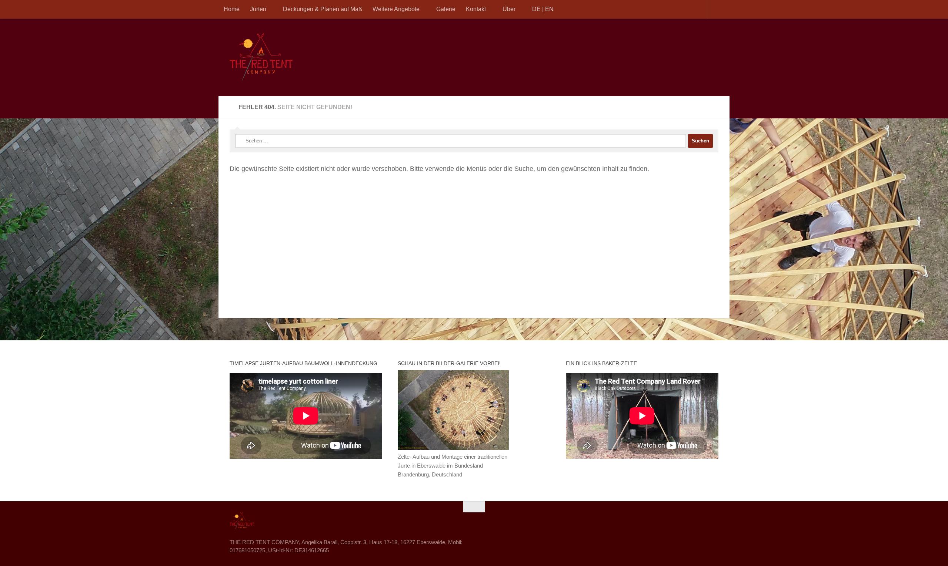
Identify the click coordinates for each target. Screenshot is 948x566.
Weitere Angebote (396, 9)
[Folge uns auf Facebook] (686, 521)
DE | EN (543, 9)
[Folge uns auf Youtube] (713, 521)
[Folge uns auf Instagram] (700, 521)
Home (232, 9)
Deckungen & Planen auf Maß (322, 9)
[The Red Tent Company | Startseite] (261, 57)
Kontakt (476, 9)
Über (509, 9)
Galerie (445, 9)
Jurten (258, 9)
